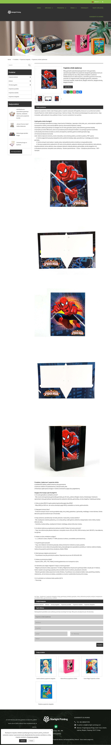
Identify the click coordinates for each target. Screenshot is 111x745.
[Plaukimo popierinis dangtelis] (46, 691)
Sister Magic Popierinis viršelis (92, 678)
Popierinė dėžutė (13, 77)
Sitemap (54, 731)
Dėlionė (11, 81)
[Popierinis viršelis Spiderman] (40, 99)
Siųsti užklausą (68, 87)
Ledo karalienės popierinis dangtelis (46, 678)
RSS (59, 731)
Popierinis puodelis (14, 89)
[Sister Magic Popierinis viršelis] (91, 666)
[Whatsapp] (56, 726)
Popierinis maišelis (13, 92)
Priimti (31, 741)
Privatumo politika (55, 734)
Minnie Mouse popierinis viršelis (69, 678)
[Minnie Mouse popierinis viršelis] (68, 666)
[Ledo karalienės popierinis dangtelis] (46, 666)
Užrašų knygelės (13, 85)
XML (62, 731)
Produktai (15, 59)
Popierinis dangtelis (25, 59)
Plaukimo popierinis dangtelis (46, 704)
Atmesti (23, 741)
